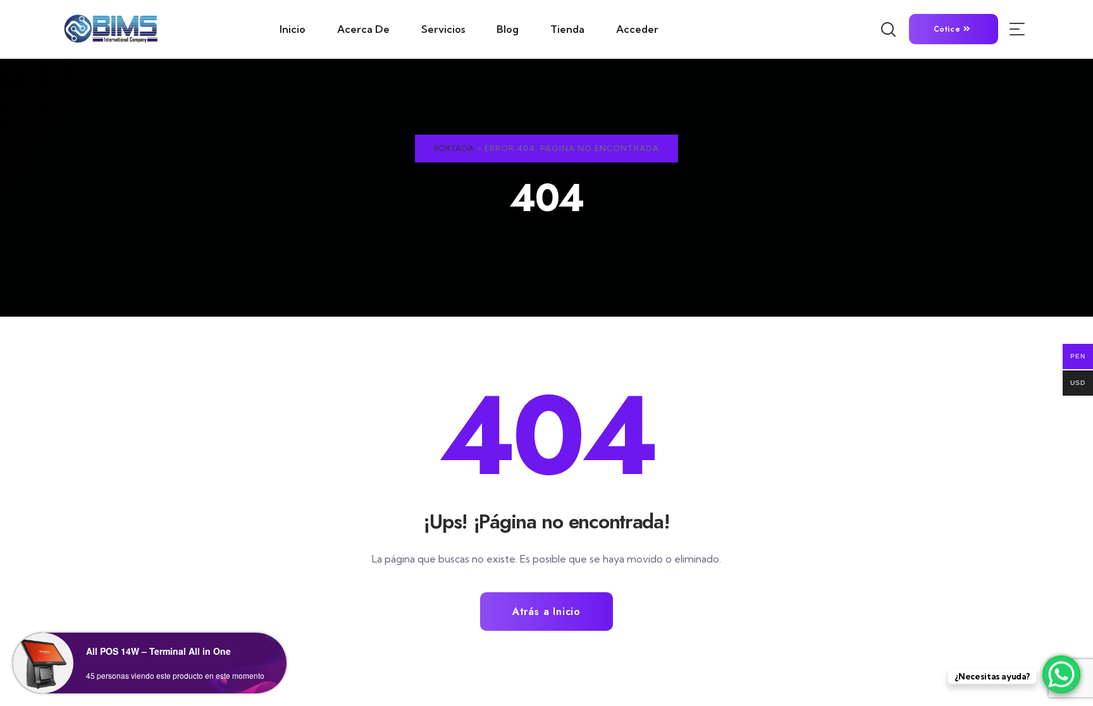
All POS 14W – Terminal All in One (158, 651)
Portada (454, 148)
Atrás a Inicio (546, 611)
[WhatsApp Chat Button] (1061, 674)
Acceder (637, 29)
